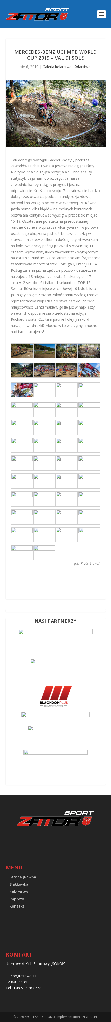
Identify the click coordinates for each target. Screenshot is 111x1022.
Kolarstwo (82, 66)
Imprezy (17, 898)
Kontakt (17, 906)
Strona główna (23, 877)
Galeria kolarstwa (57, 66)
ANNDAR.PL (89, 1017)
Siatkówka (19, 884)
